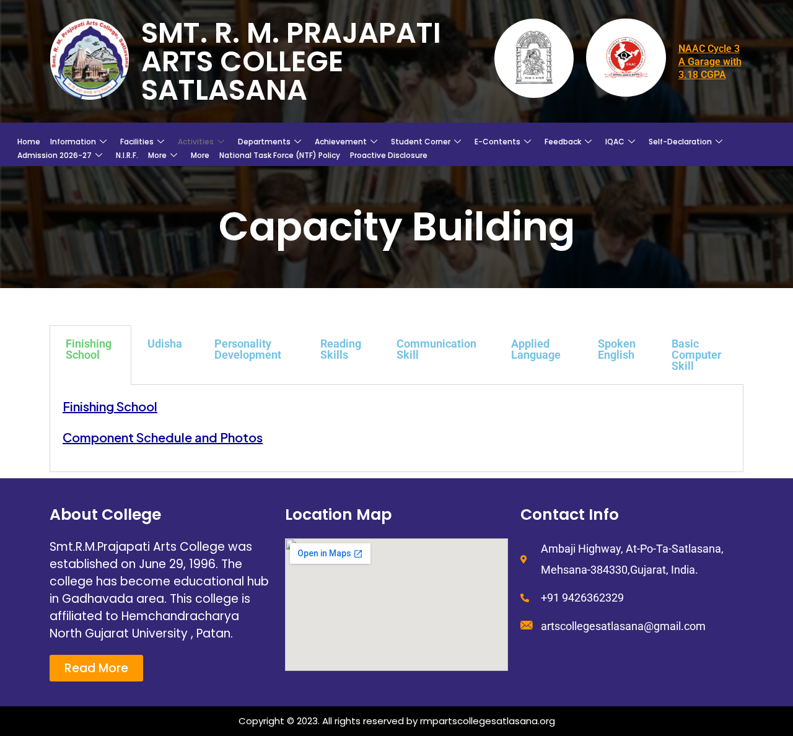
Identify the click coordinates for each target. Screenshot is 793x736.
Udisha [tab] (164, 343)
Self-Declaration (680, 141)
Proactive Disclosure (388, 155)
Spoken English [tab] (617, 349)
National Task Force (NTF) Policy (279, 155)
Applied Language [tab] (536, 349)
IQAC (614, 141)
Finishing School (110, 406)
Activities (196, 141)
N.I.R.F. (127, 155)
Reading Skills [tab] (340, 349)
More (157, 155)
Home (28, 141)
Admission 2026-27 (54, 155)
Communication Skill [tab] (436, 349)
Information (73, 141)
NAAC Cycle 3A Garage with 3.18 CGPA (710, 62)
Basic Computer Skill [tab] (696, 354)
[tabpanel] (396, 428)
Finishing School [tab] (89, 349)
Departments (264, 141)
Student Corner (420, 141)
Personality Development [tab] (247, 349)
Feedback (563, 141)
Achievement (341, 141)
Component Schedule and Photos (163, 437)
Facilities (137, 141)
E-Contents (497, 141)
